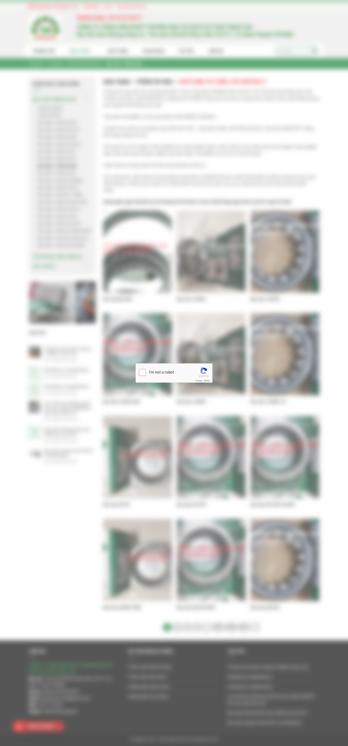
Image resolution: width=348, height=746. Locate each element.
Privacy (199, 381)
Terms (207, 381)
